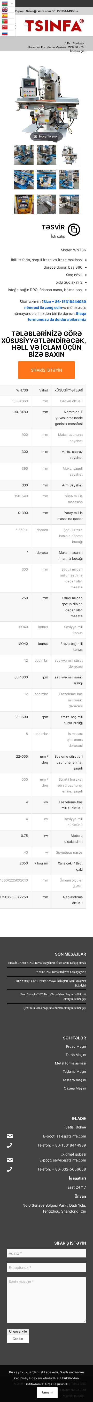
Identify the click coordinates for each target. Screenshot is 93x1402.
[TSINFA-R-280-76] (54, 25)
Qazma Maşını (75, 1088)
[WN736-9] (24, 205)
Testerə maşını (74, 1080)
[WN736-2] (24, 155)
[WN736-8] (46, 205)
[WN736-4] (69, 180)
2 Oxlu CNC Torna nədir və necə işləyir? (61, 972)
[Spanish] (7, 15)
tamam (47, 1392)
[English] (7, 9)
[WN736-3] (46, 155)
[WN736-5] (46, 180)
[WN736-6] (24, 180)
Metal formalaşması (70, 1063)
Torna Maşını (76, 1055)
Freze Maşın (76, 1046)
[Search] (25, 25)
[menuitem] (25, 25)
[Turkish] (7, 27)
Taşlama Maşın (74, 1071)
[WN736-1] (69, 155)
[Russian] (7, 33)
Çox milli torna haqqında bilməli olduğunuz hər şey (55, 1008)
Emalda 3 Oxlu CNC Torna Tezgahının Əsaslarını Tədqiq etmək (47, 962)
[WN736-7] (69, 205)
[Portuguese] (7, 21)
